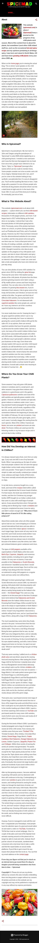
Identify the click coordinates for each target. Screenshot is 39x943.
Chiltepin (8, 744)
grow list (28, 272)
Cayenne (13, 554)
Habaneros (17, 562)
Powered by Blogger (20, 935)
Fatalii (29, 736)
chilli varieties (29, 213)
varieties (13, 780)
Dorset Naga (15, 593)
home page (15, 63)
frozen (4, 425)
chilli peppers (15, 549)
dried (3, 428)
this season (20, 287)
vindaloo (31, 506)
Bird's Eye (5, 554)
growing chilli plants (20, 56)
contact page (23, 854)
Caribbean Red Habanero (11, 739)
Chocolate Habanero (9, 300)
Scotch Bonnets (28, 562)
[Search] (36, 4)
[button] (36, 20)
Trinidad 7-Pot (28, 731)
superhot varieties (8, 303)
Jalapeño (20, 554)
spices (24, 529)
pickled (19, 425)
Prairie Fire (32, 741)
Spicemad (27, 32)
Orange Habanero (27, 739)
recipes (19, 488)
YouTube (30, 711)
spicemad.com (29, 27)
